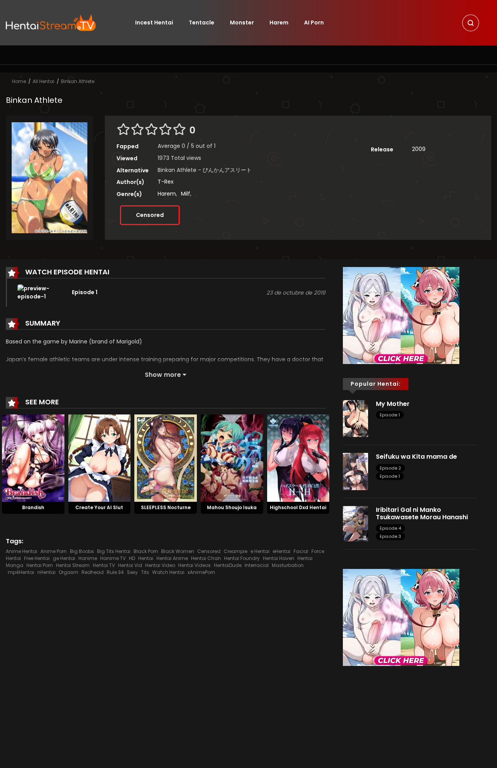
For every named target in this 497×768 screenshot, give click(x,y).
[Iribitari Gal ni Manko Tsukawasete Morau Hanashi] (355, 523)
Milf (185, 194)
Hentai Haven (278, 558)
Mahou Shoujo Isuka (232, 507)
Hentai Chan (206, 558)
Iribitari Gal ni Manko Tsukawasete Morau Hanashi (422, 513)
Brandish (33, 507)
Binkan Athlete (77, 81)
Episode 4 (390, 528)
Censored (150, 215)
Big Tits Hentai (113, 551)
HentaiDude (228, 565)
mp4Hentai (21, 572)
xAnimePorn (201, 572)
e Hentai (259, 551)
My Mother (393, 403)
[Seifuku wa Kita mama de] (355, 471)
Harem (278, 22)
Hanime (87, 558)
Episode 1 (390, 415)
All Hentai (43, 81)
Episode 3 (390, 536)
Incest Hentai (154, 22)
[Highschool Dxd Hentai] (298, 457)
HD (132, 558)
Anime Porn (53, 551)
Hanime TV (113, 558)
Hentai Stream (73, 565)
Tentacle (201, 22)
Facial (301, 551)
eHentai (281, 551)
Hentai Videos (194, 565)
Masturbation (288, 565)
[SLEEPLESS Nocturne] (165, 457)
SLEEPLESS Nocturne (166, 507)
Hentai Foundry (242, 558)
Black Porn (146, 551)
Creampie (235, 551)
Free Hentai (37, 558)
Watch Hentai (168, 572)
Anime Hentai (21, 551)
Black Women (177, 551)
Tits (145, 572)
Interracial (257, 565)
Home (19, 81)
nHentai (46, 572)
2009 (419, 149)
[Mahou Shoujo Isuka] (232, 457)
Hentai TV (104, 565)
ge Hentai (64, 558)
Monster (242, 22)
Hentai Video (160, 565)
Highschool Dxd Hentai (298, 507)
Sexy (132, 572)
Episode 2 (390, 468)
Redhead (93, 572)
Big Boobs (82, 551)
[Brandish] (33, 457)
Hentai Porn (39, 565)
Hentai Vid (130, 565)
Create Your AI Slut (99, 507)
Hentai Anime (172, 558)
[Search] (470, 22)
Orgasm (68, 572)
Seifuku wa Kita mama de (416, 456)
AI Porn (314, 22)
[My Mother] (355, 418)
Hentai (145, 558)
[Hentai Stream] (51, 22)
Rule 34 (115, 572)
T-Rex (166, 181)
